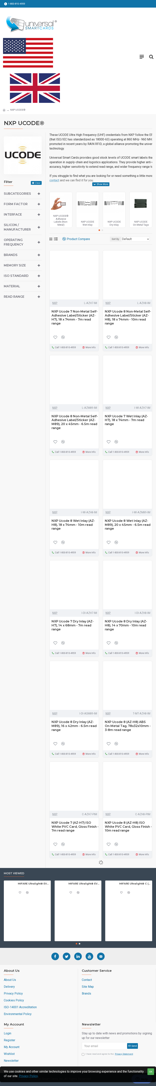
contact (54, 180)
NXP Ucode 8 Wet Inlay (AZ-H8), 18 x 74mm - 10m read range (73, 525)
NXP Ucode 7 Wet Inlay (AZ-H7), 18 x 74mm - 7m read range (126, 420)
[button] (99, 230)
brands (11, 255)
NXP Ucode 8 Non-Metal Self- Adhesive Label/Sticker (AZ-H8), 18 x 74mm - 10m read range (128, 317)
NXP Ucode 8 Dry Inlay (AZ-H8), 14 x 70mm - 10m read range (126, 625)
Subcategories (17, 193)
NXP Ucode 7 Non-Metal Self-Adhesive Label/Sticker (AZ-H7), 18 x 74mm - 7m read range (75, 317)
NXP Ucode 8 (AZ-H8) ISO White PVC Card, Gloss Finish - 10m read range (128, 826)
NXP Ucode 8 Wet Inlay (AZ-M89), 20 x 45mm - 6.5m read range (127, 525)
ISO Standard (16, 276)
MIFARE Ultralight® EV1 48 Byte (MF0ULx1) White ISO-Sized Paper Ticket (33, 883)
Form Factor (16, 204)
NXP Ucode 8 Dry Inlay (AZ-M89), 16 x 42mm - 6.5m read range (74, 726)
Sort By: (116, 239)
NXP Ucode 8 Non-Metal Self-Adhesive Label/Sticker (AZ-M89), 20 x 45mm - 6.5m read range (75, 422)
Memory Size (15, 265)
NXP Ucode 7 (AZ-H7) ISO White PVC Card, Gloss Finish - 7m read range (75, 826)
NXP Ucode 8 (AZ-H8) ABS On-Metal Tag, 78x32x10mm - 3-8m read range (128, 726)
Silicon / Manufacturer (17, 227)
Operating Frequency (13, 242)
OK (150, 1071)
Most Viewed (14, 873)
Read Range (14, 296)
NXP (54, 303)
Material (12, 286)
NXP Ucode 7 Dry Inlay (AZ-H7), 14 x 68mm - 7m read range (73, 625)
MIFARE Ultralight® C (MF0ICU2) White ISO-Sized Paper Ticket (135, 883)
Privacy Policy (28, 1076)
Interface (13, 214)
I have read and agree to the (109, 1054)
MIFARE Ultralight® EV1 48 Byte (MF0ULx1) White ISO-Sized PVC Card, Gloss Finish (84, 883)
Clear (38, 182)
